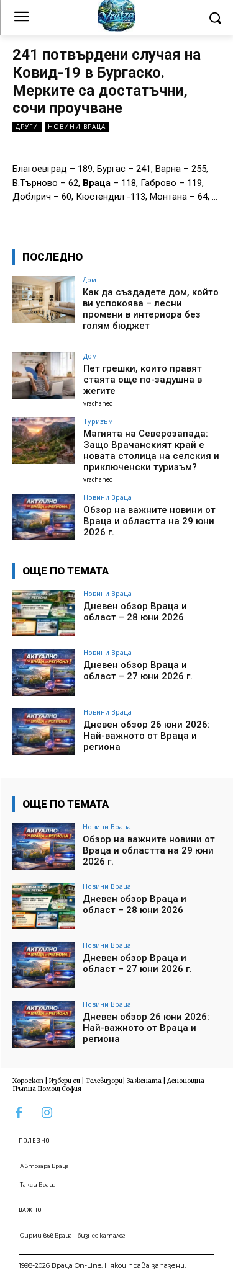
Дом (89, 279)
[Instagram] (46, 1113)
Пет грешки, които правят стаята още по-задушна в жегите (142, 379)
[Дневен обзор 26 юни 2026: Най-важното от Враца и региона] (43, 731)
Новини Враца (77, 126)
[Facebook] (18, 1113)
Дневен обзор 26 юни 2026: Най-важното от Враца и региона (146, 735)
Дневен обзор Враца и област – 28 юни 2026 (135, 611)
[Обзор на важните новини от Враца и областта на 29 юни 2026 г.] (43, 517)
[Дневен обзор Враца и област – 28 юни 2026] (43, 613)
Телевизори (104, 1081)
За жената (144, 1081)
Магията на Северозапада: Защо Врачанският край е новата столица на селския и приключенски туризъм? (151, 450)
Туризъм (98, 420)
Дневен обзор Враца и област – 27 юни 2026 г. (138, 670)
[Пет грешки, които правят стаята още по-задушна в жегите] (43, 375)
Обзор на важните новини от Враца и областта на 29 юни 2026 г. (149, 521)
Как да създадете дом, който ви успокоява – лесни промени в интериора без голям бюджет (151, 309)
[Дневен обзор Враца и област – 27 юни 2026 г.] (43, 672)
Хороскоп (27, 1081)
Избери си (64, 1081)
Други (27, 126)
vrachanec (97, 403)
